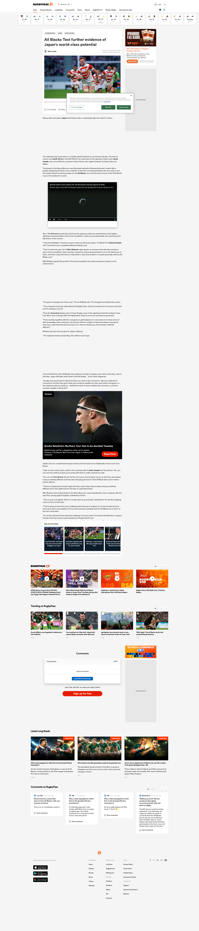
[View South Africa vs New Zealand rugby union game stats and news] (139, 19)
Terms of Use (127, 869)
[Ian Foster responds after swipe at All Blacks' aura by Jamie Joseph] (74, 533)
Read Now (110, 453)
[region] (100, 103)
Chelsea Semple (114, 243)
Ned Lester (52, 51)
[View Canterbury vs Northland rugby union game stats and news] (24, 19)
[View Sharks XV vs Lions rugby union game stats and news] (75, 19)
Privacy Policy (128, 864)
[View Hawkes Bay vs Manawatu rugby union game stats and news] (37, 19)
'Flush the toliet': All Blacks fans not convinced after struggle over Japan (54, 544)
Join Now (109, 864)
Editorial (126, 894)
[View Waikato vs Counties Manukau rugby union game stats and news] (152, 19)
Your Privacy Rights (76, 107)
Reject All (108, 107)
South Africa (58, 159)
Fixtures (91, 869)
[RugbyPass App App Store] (53, 867)
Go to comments (41, 813)
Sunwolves (55, 313)
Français (109, 898)
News (35, 10)
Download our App (125, 10)
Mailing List (110, 873)
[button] (53, 757)
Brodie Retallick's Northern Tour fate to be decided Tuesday (78, 445)
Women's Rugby (111, 10)
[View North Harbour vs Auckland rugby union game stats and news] (113, 19)
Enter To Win (132, 61)
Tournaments (70, 10)
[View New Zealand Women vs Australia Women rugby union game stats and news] (101, 19)
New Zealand (72, 249)
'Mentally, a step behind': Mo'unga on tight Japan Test (94, 544)
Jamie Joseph (94, 470)
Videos (91, 881)
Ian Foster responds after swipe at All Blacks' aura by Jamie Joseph (74, 544)
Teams (79, 10)
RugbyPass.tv (110, 869)
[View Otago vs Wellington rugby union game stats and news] (164, 19)
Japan (64, 118)
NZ (107, 894)
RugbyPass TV (97, 10)
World (108, 890)
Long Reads (58, 10)
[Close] (131, 95)
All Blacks (82, 173)
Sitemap (91, 886)
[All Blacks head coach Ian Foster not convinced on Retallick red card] (114, 533)
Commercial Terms (129, 877)
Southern (109, 885)
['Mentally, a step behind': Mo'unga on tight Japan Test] (94, 533)
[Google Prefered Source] (53, 880)
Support (126, 885)
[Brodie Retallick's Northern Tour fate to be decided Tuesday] (82, 417)
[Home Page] (43, 4)
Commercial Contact (130, 890)
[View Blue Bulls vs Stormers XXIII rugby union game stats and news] (62, 19)
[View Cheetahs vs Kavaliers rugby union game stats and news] (177, 19)
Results (91, 873)
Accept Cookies (123, 107)
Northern (109, 881)
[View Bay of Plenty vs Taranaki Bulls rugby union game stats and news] (126, 19)
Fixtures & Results (46, 10)
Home (91, 864)
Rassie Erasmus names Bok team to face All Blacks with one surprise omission (47, 801)
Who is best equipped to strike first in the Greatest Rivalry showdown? (81, 801)
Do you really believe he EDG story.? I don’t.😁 (115, 808)
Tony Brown (58, 477)
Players (87, 10)
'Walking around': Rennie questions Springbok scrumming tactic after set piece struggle (150, 802)
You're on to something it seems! (47, 807)
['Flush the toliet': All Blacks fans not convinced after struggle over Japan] (53, 533)
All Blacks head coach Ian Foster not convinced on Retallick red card (114, 544)
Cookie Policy (128, 873)
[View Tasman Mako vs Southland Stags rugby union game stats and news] (88, 19)
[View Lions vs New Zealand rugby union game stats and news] (190, 19)
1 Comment (51, 109)
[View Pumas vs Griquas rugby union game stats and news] (50, 19)
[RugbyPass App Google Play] (53, 873)
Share (63, 109)
